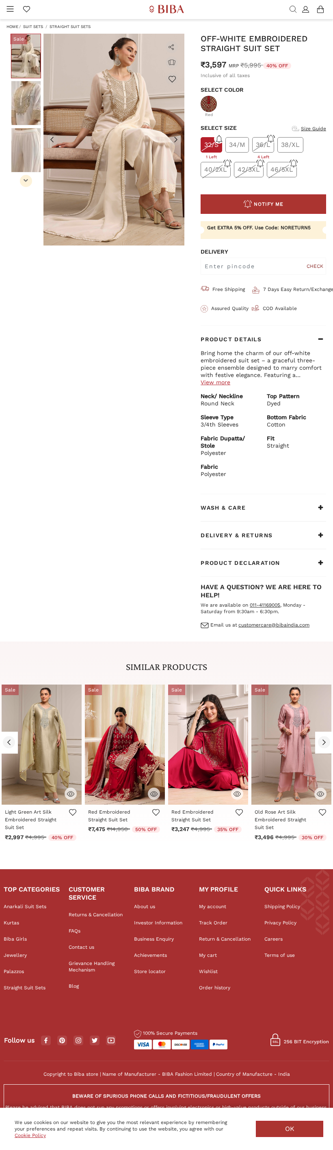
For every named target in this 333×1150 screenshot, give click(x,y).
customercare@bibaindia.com (273, 625)
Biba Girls (15, 939)
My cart (208, 955)
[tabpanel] (114, 140)
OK (289, 1129)
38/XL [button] (290, 145)
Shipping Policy (282, 906)
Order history (214, 988)
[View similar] (172, 62)
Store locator (150, 971)
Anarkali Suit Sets (25, 906)
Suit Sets (33, 26)
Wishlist (208, 971)
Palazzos (14, 971)
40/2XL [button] (215, 169)
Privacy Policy (280, 923)
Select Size (219, 128)
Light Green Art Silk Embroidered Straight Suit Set (30, 819)
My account (212, 906)
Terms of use (279, 955)
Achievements (150, 955)
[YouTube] (111, 1040)
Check (315, 266)
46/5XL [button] (281, 169)
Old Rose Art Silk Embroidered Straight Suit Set (280, 819)
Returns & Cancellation (96, 914)
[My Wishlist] (26, 9)
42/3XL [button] (249, 169)
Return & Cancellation (225, 939)
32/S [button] (211, 147)
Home (12, 26)
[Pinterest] (62, 1040)
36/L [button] (263, 147)
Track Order (213, 923)
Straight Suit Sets (70, 26)
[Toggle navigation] (10, 9)
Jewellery (15, 955)
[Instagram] (78, 1040)
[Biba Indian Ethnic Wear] (166, 9)
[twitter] (95, 1040)
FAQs (74, 931)
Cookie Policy (30, 1135)
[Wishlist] (172, 79)
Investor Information (158, 923)
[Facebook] (46, 1040)
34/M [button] (237, 145)
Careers (273, 939)
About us (144, 906)
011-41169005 (265, 605)
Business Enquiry (154, 939)
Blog (74, 986)
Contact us (81, 947)
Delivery (214, 251)
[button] (307, 9)
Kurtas (11, 923)
